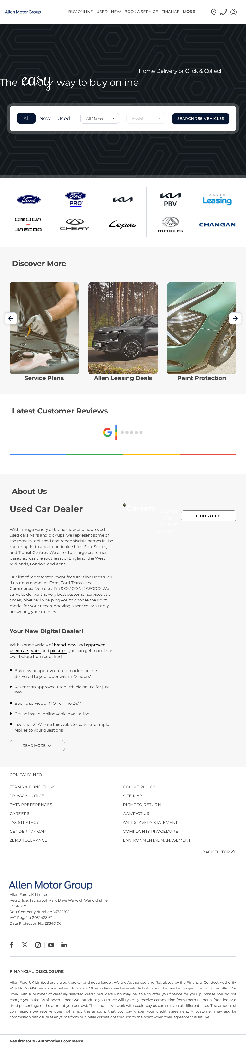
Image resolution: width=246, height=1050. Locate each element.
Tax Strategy (24, 822)
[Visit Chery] (75, 224)
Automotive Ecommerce (60, 1041)
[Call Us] (224, 12)
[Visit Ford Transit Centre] (75, 199)
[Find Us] (214, 12)
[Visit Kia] (123, 199)
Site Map (132, 796)
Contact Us (136, 813)
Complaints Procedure (150, 831)
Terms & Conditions (32, 787)
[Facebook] (11, 945)
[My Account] (234, 12)
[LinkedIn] (64, 945)
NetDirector (21, 1041)
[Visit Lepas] (123, 224)
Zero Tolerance (29, 840)
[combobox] (99, 118)
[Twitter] (24, 945)
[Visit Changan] (217, 224)
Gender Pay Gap (28, 831)
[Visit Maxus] (170, 224)
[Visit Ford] (28, 199)
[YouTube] (51, 945)
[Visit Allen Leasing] (217, 199)
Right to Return (142, 804)
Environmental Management (157, 840)
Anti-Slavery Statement (150, 822)
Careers (19, 813)
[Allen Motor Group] (26, 11)
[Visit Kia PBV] (170, 199)
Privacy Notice (27, 796)
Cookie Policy (139, 787)
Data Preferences (31, 804)
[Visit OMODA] (28, 224)
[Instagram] (38, 945)
